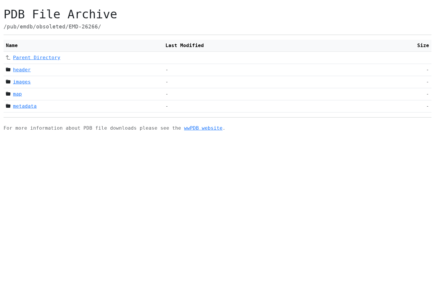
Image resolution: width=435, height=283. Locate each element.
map (17, 94)
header (22, 70)
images (22, 82)
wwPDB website (203, 128)
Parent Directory (36, 57)
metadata (25, 106)
